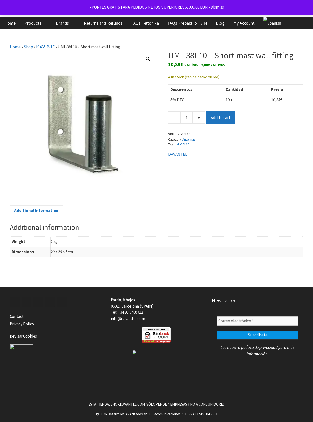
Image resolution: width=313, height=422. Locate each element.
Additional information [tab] (36, 210)
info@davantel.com (128, 318)
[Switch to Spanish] (272, 23)
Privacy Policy (22, 324)
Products (32, 23)
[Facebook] (15, 302)
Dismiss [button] (217, 7)
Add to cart (220, 117)
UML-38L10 (182, 144)
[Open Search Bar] (293, 23)
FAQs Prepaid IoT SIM (187, 23)
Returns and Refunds (103, 23)
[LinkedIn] (38, 302)
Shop (28, 47)
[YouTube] (50, 302)
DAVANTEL (177, 154)
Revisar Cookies (23, 336)
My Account (244, 23)
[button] (148, 59)
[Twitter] (26, 302)
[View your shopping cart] (307, 23)
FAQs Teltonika (145, 23)
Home (10, 23)
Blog (220, 23)
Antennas (188, 139)
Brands (62, 23)
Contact (17, 316)
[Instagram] (62, 302)
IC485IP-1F (45, 47)
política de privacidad (259, 347)
